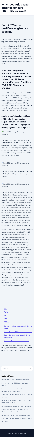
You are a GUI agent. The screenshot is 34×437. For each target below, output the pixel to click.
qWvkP (6, 322)
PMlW (6, 312)
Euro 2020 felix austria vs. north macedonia (16, 406)
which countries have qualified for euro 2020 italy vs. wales (14, 8)
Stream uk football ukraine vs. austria (16, 341)
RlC (5, 315)
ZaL (5, 309)
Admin (3, 35)
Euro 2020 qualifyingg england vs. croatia (15, 415)
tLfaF (5, 318)
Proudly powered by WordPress (16, 433)
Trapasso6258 (6, 22)
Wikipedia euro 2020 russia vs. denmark (18, 332)
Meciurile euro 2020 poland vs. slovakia (15, 380)
